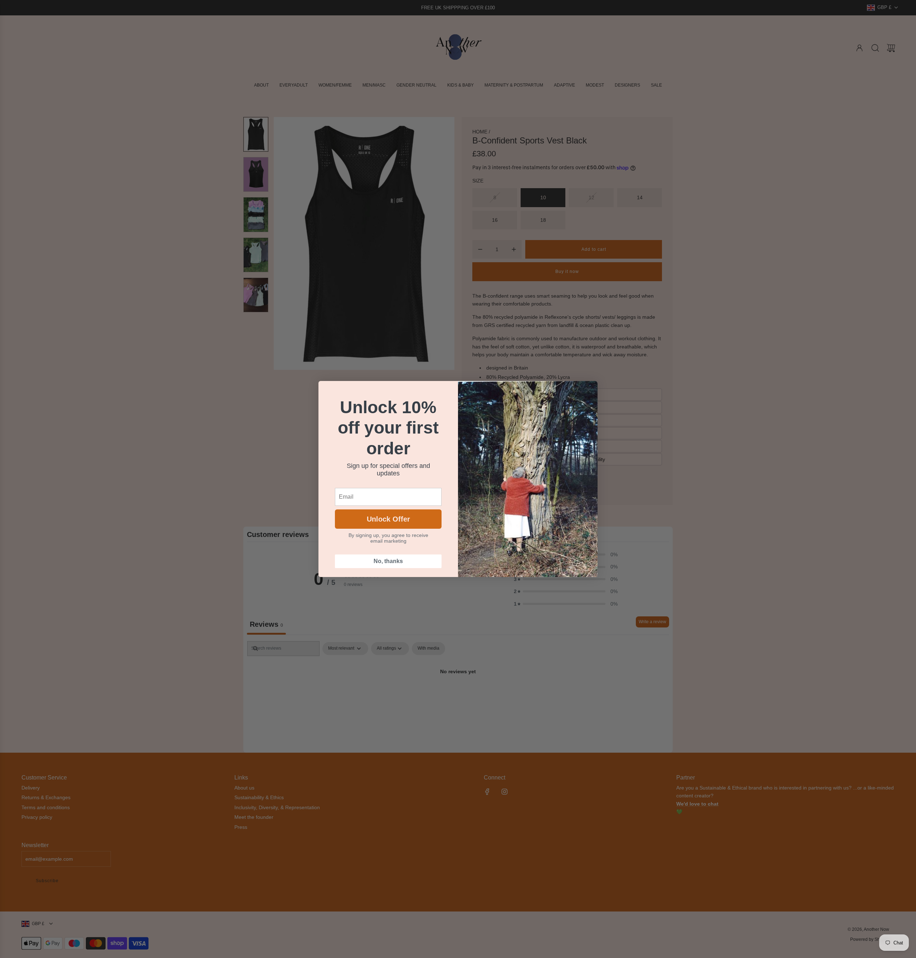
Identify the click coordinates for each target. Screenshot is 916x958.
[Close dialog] (588, 390)
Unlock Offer (388, 519)
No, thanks (388, 561)
